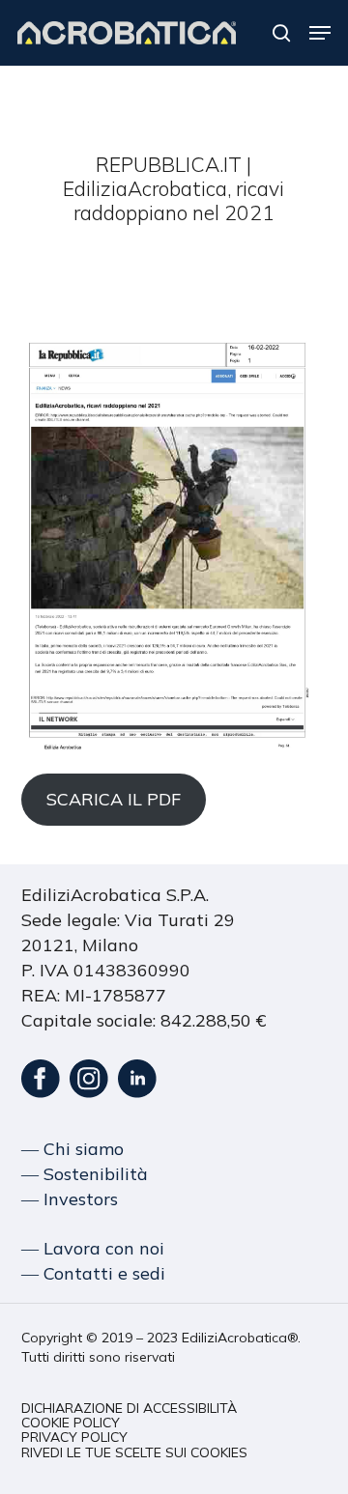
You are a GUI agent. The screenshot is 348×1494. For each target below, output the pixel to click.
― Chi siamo (72, 1149)
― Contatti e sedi (93, 1273)
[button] (320, 32)
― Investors (69, 1199)
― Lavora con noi (92, 1248)
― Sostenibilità (84, 1174)
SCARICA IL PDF (113, 799)
